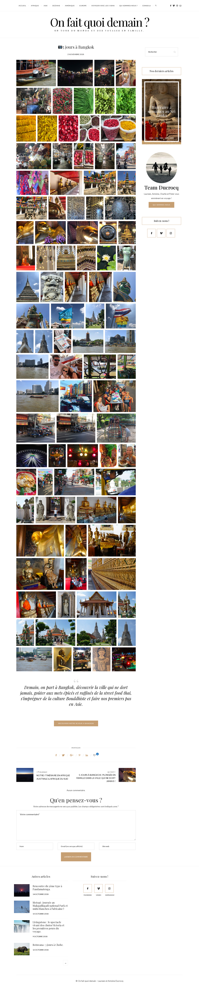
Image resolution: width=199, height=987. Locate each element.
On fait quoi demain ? (99, 21)
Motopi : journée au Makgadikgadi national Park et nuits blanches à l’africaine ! (50, 905)
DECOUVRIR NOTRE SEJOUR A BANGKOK (76, 723)
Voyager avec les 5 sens (103, 6)
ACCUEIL (22, 6)
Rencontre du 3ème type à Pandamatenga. (47, 887)
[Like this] (94, 755)
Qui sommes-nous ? (128, 6)
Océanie (56, 6)
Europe (83, 6)
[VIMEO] (98, 888)
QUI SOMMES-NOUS (161, 205)
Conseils (146, 6)
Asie (46, 6)
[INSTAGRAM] (109, 888)
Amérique (70, 6)
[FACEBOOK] (87, 888)
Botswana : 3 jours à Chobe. (48, 944)
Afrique (35, 6)
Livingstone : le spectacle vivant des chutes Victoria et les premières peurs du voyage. (48, 927)
